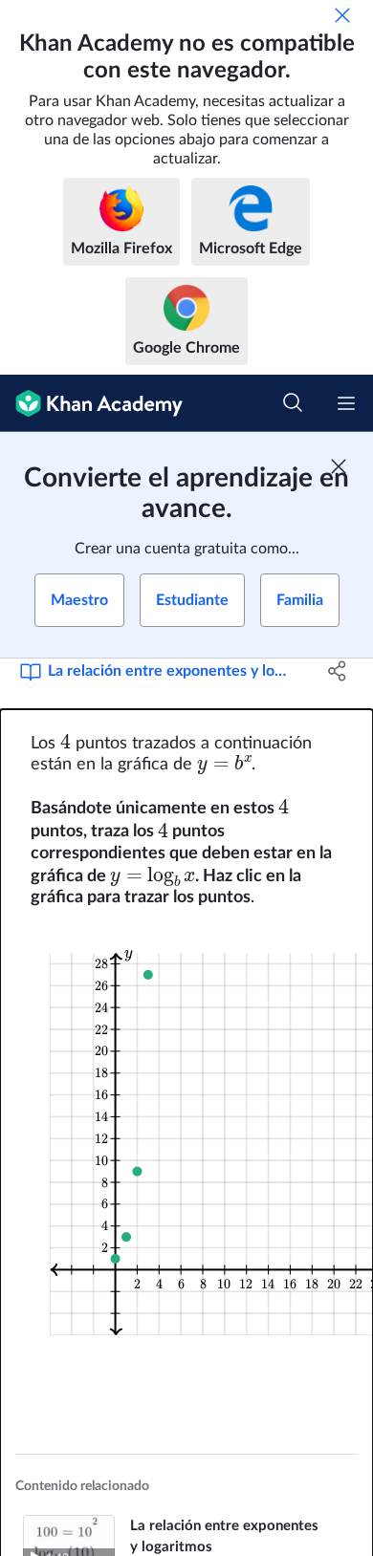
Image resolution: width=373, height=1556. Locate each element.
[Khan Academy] (91, 403)
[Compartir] (337, 671)
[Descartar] (342, 15)
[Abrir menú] (346, 403)
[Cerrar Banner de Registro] (338, 466)
